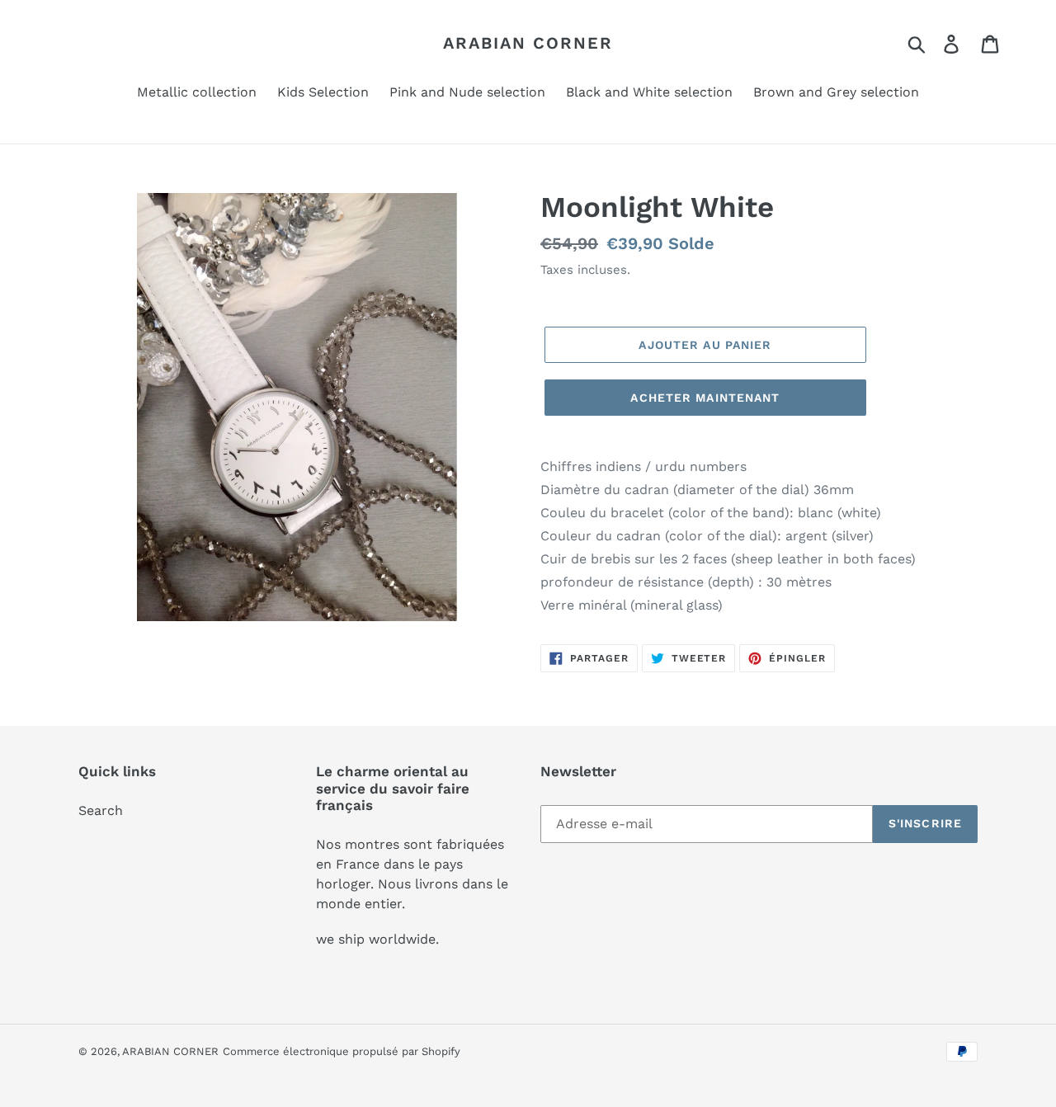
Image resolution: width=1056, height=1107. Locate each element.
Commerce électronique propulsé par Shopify (341, 1051)
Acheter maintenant (705, 397)
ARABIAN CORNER (528, 43)
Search (100, 810)
